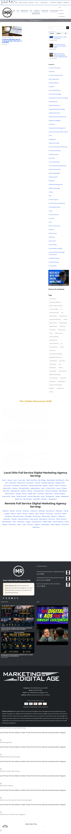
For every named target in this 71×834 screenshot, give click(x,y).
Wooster (44, 499)
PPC (50, 196)
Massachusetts (18, 516)
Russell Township (34, 496)
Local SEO (62, 346)
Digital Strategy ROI (55, 120)
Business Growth (61, 329)
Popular (52, 33)
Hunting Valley (24, 488)
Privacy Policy (33, 707)
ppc (62, 343)
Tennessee (12, 524)
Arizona (18, 511)
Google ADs (52, 139)
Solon (13, 496)
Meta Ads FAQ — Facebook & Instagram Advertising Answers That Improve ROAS (27, 431)
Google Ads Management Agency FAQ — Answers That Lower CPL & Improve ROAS (27, 417)
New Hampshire (23, 519)
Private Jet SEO (63, 377)
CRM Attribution (52, 367)
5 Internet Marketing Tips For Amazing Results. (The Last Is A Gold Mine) (12, 41)
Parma (24, 493)
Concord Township (35, 485)
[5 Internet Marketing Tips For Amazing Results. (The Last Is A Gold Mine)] (12, 27)
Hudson (14, 488)
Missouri (54, 516)
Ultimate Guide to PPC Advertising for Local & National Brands (22, 466)
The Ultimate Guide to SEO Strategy (13, 463)
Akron (4, 480)
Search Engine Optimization (55, 319)
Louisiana (57, 513)
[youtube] (12, 598)
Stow (42, 496)
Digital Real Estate (54, 113)
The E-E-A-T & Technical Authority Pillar (15, 451)
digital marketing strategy (54, 374)
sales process (62, 360)
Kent (43, 488)
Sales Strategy (52, 381)
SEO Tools (52, 237)
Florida (66, 511)
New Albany (63, 491)
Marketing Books (61, 381)
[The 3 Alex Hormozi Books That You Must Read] (51, 45)
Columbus (24, 485)
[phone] (17, 598)
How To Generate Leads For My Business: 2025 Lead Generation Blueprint (25, 428)
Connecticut (50, 511)
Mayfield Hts (15, 491)
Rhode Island (47, 522)
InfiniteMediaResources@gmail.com (37, 692)
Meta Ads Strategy (54, 188)
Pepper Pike (32, 493)
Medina (23, 491)
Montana (62, 516)
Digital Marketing (54, 105)
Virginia (37, 524)
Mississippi (46, 516)
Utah (24, 524)
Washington (45, 524)
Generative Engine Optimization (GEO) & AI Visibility (19, 415)
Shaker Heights (59, 493)
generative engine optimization (55, 305)
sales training (52, 350)
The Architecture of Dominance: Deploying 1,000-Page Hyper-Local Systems (26, 438)
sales (50, 211)
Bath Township (32, 480)
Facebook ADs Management (57, 128)
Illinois (24, 513)
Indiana (31, 513)
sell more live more (63, 371)
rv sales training (60, 388)
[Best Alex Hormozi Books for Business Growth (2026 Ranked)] (51, 54)
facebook (52, 124)
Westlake (37, 499)
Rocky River (49, 493)
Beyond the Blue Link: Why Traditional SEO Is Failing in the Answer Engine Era (27, 408)
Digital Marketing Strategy (57, 109)
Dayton (45, 485)
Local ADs (52, 158)
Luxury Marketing (54, 162)
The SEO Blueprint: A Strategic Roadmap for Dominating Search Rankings (25, 458)
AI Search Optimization (56, 75)
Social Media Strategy (55, 248)
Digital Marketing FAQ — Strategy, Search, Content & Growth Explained (24, 410)
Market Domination (55, 169)
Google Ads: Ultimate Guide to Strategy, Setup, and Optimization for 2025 (25, 420)
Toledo (57, 496)
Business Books (53, 83)
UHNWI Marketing (54, 258)
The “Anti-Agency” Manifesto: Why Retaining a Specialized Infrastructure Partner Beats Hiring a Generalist (16, 628)
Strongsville (50, 496)
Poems (51, 192)
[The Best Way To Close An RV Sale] (51, 37)
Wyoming (36, 527)
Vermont (30, 524)
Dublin (51, 485)
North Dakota (6, 522)
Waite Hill (18, 499)
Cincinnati (7, 485)
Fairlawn (63, 485)
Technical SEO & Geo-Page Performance (56, 253)
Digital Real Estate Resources (57, 116)
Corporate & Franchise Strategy (58, 98)
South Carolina (58, 522)
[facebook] (3, 598)
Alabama (6, 511)
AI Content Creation (55, 68)
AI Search (52, 71)
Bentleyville (60, 480)
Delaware (59, 511)
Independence (35, 488)
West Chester (27, 499)
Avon (15, 480)
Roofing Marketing (54, 207)
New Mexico (43, 519)
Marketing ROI (53, 177)
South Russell (21, 496)
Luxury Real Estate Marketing (57, 165)
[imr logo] (7, 8)
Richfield (40, 493)
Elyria (57, 485)
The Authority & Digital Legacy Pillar (14, 440)
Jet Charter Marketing (53, 343)
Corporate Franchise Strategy (55, 384)
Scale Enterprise (54, 214)
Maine (64, 513)
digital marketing (53, 322)
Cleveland (15, 485)
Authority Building (53, 340)
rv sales (51, 333)
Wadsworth (65, 496)
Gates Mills (7, 488)
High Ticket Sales (54, 143)
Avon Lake (21, 480)
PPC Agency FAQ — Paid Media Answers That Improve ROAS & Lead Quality (25, 433)
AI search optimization (54, 312)
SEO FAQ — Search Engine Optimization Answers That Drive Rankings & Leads (27, 436)
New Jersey (34, 519)
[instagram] (9, 598)
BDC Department (54, 79)
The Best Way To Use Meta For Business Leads (17, 443)
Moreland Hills (39, 491)
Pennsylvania (36, 522)
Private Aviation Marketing (57, 203)
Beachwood (51, 480)
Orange (18, 493)
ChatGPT (51, 86)
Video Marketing (54, 262)
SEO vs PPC (52, 241)
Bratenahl (12, 483)
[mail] (14, 598)
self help (51, 218)
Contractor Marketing (53, 336)
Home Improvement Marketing (58, 147)
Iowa (36, 513)
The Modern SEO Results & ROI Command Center (18, 456)
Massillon (6, 491)
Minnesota (36, 516)
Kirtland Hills (50, 488)
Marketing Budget (54, 173)
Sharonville (6, 496)
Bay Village (42, 480)
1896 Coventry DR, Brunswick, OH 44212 (38, 695)
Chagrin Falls (60, 483)
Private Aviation (53, 199)
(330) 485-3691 (37, 690)
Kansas (42, 513)
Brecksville (21, 483)
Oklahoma (20, 522)
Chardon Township (48, 483)
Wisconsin (65, 524)
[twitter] (6, 598)
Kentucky (49, 513)
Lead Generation (54, 154)
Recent (59, 33)
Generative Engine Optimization (58, 132)
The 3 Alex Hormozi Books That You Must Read (60, 46)
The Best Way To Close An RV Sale (60, 37)
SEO (50, 222)
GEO (50, 135)
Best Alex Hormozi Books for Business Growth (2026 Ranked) (60, 55)
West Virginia (55, 524)
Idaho (19, 513)
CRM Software (53, 101)
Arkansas (26, 511)
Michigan (28, 516)
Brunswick (30, 483)
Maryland (8, 516)
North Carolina (61, 519)
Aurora (10, 480)
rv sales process (52, 364)
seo (61, 309)
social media (53, 244)
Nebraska (7, 519)
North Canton (9, 493)
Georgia (7, 513)
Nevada (14, 519)
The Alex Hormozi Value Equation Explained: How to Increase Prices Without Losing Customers (17, 655)
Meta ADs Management (56, 184)
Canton (37, 483)
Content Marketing (54, 90)
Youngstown (53, 499)
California (34, 511)
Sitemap (25, 707)
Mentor (30, 491)
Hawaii (13, 513)
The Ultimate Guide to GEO (11, 461)
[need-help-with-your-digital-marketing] (58, 270)
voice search (52, 266)
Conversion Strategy (55, 94)
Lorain (59, 488)
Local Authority (52, 329)
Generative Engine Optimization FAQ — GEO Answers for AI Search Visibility (26, 413)
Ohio (14, 522)
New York (52, 519)
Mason (64, 488)
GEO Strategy (62, 326)
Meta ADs (52, 180)
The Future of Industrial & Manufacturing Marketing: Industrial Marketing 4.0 (27, 453)
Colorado (42, 511)
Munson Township (51, 491)
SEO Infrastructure (54, 226)
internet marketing (8, 37)
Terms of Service (43, 707)
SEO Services (53, 233)
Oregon (28, 522)
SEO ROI (51, 229)
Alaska (12, 511)
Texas (19, 524)
